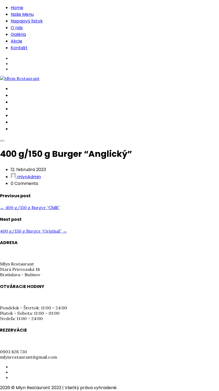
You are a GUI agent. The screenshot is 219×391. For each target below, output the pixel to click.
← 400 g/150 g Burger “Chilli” (30, 207)
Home (17, 8)
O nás (17, 28)
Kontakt (19, 48)
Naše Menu (22, 14)
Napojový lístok (27, 21)
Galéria (18, 34)
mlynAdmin (28, 177)
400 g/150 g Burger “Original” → (33, 231)
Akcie (16, 41)
